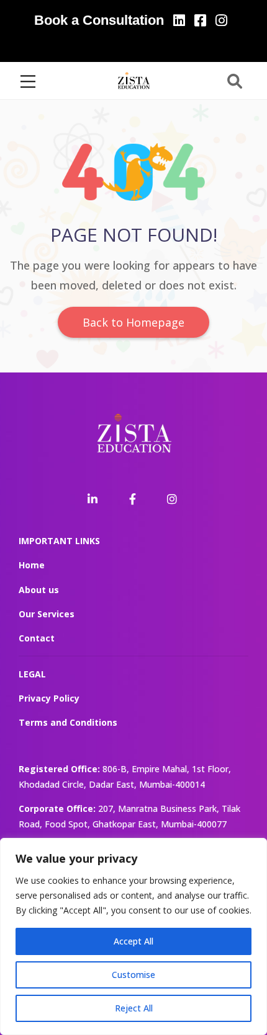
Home (32, 565)
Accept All (133, 941)
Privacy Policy (49, 698)
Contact (37, 638)
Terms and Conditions (68, 722)
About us (39, 590)
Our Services (47, 614)
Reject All (134, 1008)
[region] (133, 936)
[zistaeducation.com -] (133, 80)
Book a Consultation (99, 20)
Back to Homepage (133, 322)
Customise (133, 974)
